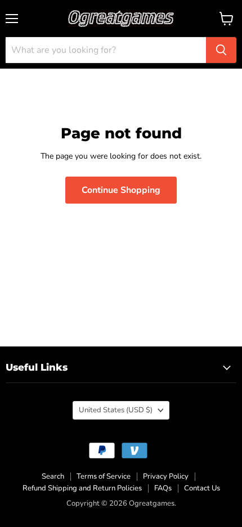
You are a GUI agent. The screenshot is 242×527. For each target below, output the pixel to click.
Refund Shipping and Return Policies (82, 488)
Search (53, 476)
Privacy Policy (166, 476)
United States (116, 410)
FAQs (163, 488)
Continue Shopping (121, 190)
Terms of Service (104, 476)
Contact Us (202, 488)
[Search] (221, 50)
